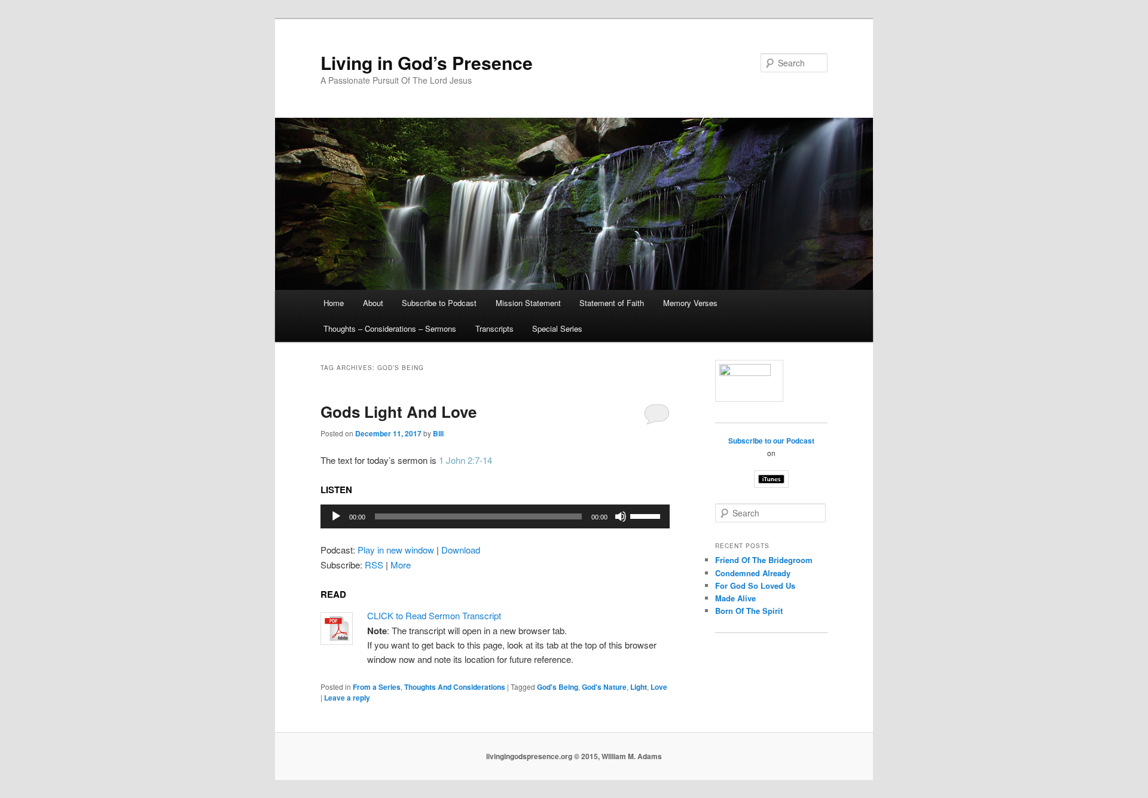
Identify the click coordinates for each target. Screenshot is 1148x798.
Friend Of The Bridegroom (764, 559)
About (373, 302)
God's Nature (604, 686)
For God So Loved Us (755, 585)
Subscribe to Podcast (439, 302)
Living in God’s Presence (426, 62)
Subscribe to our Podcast (771, 440)
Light (638, 686)
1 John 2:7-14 (465, 460)
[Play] (336, 516)
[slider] (647, 515)
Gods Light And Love (398, 411)
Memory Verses (690, 302)
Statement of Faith (611, 302)
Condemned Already (752, 573)
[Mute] (621, 516)
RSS (374, 564)
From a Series (377, 686)
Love (659, 686)
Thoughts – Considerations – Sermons (389, 328)
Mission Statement (528, 302)
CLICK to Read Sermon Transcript (434, 615)
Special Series (557, 328)
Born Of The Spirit (749, 610)
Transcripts (494, 328)
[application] (495, 516)
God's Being (557, 686)
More (400, 564)
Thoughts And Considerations (454, 686)
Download (460, 549)
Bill (438, 433)
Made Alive (735, 598)
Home (333, 302)
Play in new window (396, 549)
